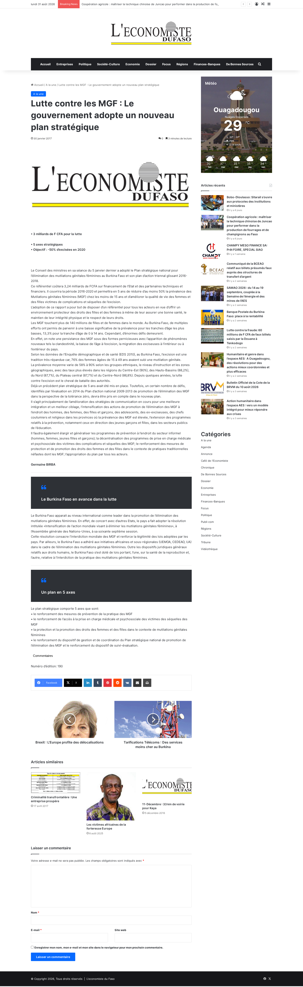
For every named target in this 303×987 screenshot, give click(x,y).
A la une (51, 84)
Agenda (206, 447)
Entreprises (64, 64)
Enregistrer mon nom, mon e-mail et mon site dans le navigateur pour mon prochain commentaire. (98, 947)
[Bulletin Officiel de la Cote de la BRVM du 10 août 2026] (212, 388)
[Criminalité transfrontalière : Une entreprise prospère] (55, 782)
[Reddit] (117, 683)
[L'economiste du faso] (151, 31)
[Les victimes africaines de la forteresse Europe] (111, 796)
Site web (120, 930)
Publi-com (207, 521)
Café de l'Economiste (214, 460)
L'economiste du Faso (101, 978)
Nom (35, 912)
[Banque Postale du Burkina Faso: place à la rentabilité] (212, 317)
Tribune (206, 542)
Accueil (45, 64)
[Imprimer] (147, 683)
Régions (182, 64)
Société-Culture (108, 64)
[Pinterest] (107, 683)
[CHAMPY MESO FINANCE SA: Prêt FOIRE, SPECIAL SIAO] (212, 251)
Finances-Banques (207, 64)
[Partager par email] (137, 683)
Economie (133, 64)
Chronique (207, 467)
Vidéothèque (209, 549)
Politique (85, 64)
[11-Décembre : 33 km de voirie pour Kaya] (167, 786)
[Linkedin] (88, 683)
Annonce (207, 454)
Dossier (151, 64)
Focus (166, 64)
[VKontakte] (127, 683)
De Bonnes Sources (240, 64)
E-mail (36, 930)
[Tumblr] (98, 683)
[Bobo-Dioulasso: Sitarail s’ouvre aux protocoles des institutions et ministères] (212, 203)
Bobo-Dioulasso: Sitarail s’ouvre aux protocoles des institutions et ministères (249, 201)
